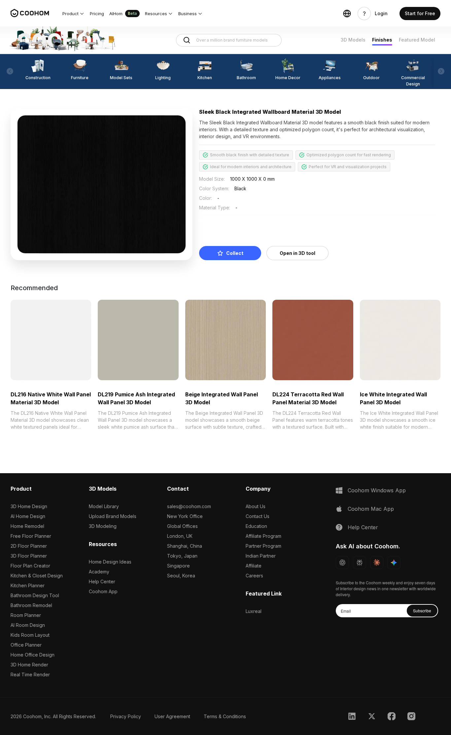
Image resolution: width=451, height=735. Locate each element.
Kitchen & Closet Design (37, 575)
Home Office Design (32, 655)
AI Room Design (28, 625)
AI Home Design (28, 516)
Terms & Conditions (225, 716)
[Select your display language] (347, 13)
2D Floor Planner (29, 546)
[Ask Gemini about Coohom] (393, 562)
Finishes (382, 40)
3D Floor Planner (29, 556)
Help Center (102, 581)
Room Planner (26, 615)
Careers (254, 575)
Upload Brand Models (112, 516)
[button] (73, 13)
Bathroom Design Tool (35, 595)
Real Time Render (30, 674)
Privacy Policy (125, 716)
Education (256, 526)
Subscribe (422, 610)
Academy (99, 571)
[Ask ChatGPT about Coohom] (342, 562)
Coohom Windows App (377, 490)
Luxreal (253, 611)
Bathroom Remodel (31, 605)
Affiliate (253, 565)
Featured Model (417, 40)
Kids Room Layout (30, 635)
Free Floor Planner (31, 536)
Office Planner (26, 645)
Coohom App (103, 591)
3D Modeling (103, 526)
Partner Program (263, 546)
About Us (255, 506)
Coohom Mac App (371, 508)
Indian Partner (261, 556)
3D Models (353, 40)
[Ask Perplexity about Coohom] (359, 562)
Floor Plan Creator (30, 565)
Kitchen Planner (28, 585)
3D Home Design (29, 506)
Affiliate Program (263, 536)
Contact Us (257, 516)
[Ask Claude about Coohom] (376, 562)
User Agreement (172, 716)
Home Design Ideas (110, 562)
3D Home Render (29, 664)
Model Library (104, 506)
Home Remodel (27, 526)
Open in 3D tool (297, 253)
